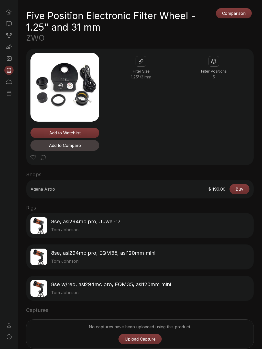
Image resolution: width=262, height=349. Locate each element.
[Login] (9, 325)
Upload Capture (140, 339)
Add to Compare (65, 145)
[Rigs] (9, 47)
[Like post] (33, 158)
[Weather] (9, 81)
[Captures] (9, 58)
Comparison (234, 13)
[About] (9, 337)
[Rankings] (9, 35)
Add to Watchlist (65, 132)
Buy (239, 189)
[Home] (9, 12)
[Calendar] (9, 93)
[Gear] (9, 70)
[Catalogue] (9, 23)
